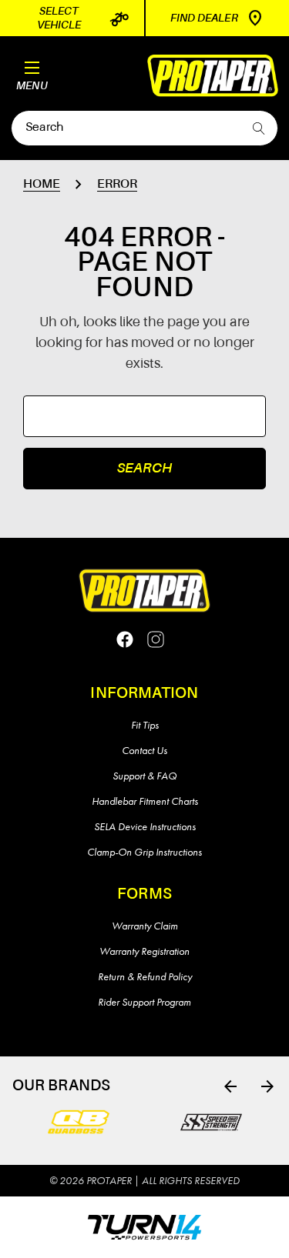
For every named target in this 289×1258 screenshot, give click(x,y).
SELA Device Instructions (145, 826)
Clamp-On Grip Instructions (144, 852)
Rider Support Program (144, 1002)
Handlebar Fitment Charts (145, 801)
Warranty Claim (145, 926)
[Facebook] (125, 639)
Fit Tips (145, 725)
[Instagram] (155, 639)
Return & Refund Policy (145, 976)
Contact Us (144, 750)
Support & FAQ (144, 775)
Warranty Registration (144, 951)
